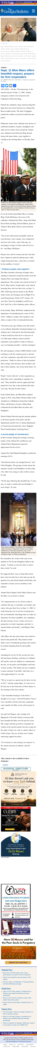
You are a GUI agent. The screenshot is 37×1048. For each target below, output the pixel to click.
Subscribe (15, 1046)
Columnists (30, 1044)
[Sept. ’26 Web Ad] (16, 856)
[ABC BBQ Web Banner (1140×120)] (18, 4)
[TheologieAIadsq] (18, 806)
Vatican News (6, 1009)
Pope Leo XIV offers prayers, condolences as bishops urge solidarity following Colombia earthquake (17, 993)
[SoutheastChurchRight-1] (15, 934)
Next (34, 29)
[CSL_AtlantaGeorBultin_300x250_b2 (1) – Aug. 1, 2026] (16, 831)
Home (5, 1044)
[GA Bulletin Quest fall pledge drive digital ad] (16, 918)
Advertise (24, 1046)
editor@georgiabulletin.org (12, 1041)
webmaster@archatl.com (25, 1041)
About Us (12, 1044)
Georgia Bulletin (15, 11)
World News (6, 988)
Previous (2, 29)
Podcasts (6, 1046)
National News (6, 970)
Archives (20, 1044)
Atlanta (4, 67)
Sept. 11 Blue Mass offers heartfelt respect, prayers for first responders (17, 73)
